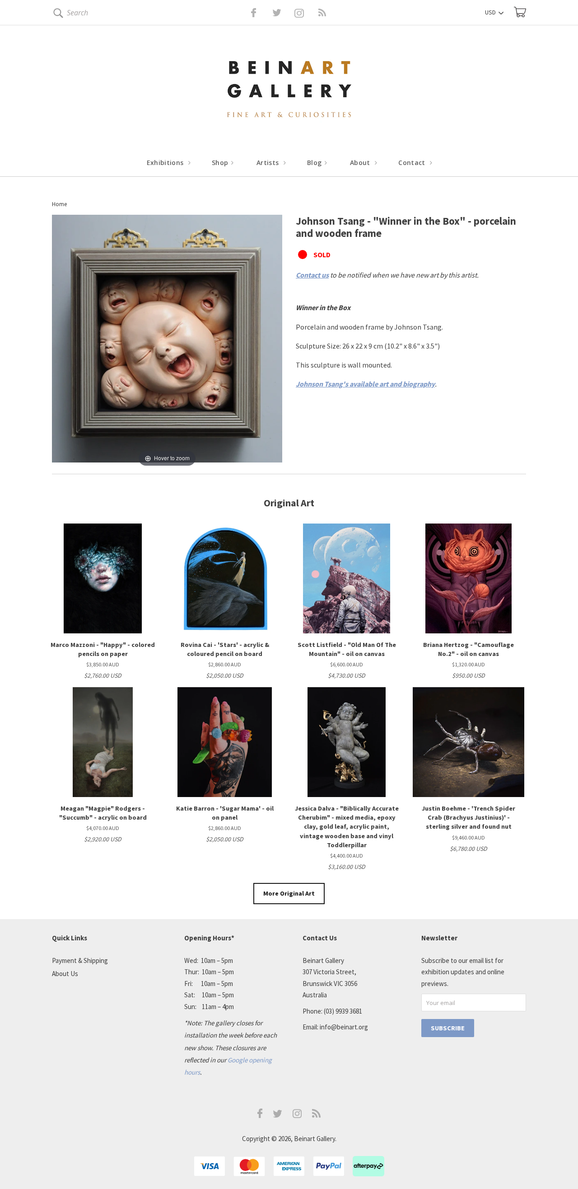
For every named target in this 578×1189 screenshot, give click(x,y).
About (361, 162)
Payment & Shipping (80, 960)
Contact (412, 162)
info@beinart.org (344, 1027)
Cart (520, 12)
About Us (65, 973)
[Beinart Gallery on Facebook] (247, 13)
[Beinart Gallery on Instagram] (297, 1115)
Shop (221, 162)
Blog (315, 162)
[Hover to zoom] (167, 340)
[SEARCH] (57, 14)
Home (59, 204)
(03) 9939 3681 (343, 1011)
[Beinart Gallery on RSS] (306, 13)
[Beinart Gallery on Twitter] (260, 13)
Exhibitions (166, 162)
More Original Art (289, 893)
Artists (268, 162)
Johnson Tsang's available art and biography (365, 383)
